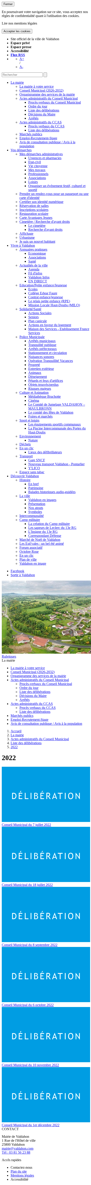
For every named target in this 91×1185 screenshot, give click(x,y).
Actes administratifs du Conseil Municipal (48, 98)
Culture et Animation (34, 392)
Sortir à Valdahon (23, 575)
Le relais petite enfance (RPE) (49, 301)
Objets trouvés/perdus (43, 384)
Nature (33, 440)
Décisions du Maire (41, 114)
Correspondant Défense (44, 536)
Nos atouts (35, 508)
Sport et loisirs (29, 420)
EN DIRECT (37, 281)
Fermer (8, 4)
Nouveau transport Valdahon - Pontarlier (56, 464)
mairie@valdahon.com (17, 1148)
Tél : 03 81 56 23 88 (16, 1152)
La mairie (17, 82)
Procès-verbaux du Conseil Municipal (54, 102)
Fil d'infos (35, 273)
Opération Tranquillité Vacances (50, 361)
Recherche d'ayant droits (45, 229)
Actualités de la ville (33, 265)
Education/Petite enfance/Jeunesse (43, 285)
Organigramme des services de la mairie (47, 94)
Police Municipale (32, 337)
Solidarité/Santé (30, 309)
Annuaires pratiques (33, 249)
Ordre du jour (37, 106)
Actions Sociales (39, 313)
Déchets (25, 444)
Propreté (34, 365)
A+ (21, 59)
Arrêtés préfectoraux (42, 349)
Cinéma (33, 400)
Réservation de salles (34, 206)
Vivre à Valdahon (23, 245)
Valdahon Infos (38, 277)
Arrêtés (33, 118)
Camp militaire (29, 520)
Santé (32, 261)
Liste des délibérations (43, 110)
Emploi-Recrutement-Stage (38, 138)
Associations (37, 178)
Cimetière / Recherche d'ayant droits (44, 221)
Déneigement (37, 377)
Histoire (24, 480)
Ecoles (33, 289)
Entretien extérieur (41, 369)
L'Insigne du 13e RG (43, 532)
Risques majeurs (39, 388)
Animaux (34, 373)
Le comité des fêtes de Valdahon (50, 412)
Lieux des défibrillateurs (45, 452)
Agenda (33, 269)
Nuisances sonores (41, 357)
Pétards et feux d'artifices (45, 380)
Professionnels (38, 174)
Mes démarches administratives (41, 154)
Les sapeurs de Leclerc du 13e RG (52, 528)
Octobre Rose (29, 551)
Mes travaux (37, 170)
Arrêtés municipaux (42, 341)
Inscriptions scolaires (33, 210)
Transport (26, 456)
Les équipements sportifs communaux (54, 424)
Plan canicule (37, 321)
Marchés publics (30, 134)
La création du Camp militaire (49, 524)
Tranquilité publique (42, 345)
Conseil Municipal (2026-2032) (41, 90)
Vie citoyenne (37, 166)
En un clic (26, 448)
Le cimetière (37, 225)
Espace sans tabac (31, 472)
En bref (33, 484)
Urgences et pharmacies (44, 158)
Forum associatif (30, 547)
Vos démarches (21, 150)
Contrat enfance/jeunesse (45, 297)
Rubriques (9, 656)
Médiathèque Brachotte (44, 396)
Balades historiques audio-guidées (52, 492)
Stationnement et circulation (47, 353)
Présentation (36, 504)
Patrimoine (35, 488)
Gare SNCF (36, 460)
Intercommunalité (31, 516)
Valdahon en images (42, 500)
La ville (24, 496)
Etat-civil (34, 162)
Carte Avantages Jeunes (35, 218)
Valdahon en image (32, 563)
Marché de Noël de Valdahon (39, 539)
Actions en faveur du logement (49, 325)
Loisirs (33, 182)
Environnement (30, 436)
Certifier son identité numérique (41, 202)
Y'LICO (34, 468)
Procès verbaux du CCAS (46, 126)
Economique (37, 253)
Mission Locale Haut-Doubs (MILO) (54, 305)
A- (21, 67)
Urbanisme (27, 237)
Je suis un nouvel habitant (37, 241)
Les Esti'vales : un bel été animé (41, 543)
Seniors (33, 317)
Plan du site (19, 1171)
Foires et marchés (40, 416)
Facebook (17, 571)
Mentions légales (22, 1175)
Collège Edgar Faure (42, 293)
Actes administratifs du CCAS (40, 122)
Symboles (35, 512)
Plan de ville (28, 559)
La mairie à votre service (36, 86)
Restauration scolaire (33, 214)
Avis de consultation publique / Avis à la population (46, 723)
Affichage (26, 233)
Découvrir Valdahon (25, 476)
